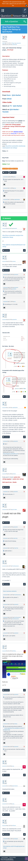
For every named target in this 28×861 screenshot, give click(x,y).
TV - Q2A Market (16, 106)
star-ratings (15, 168)
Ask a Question (11, 21)
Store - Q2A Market (13, 95)
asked (3, 43)
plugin (10, 168)
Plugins (13, 43)
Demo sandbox (12, 857)
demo (11, 3)
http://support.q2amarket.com (10, 453)
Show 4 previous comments (9, 591)
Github (9, 99)
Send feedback (5, 857)
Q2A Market (10, 858)
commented (5, 176)
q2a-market (5, 168)
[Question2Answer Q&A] (14, 15)
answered (4, 228)
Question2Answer (10, 859)
